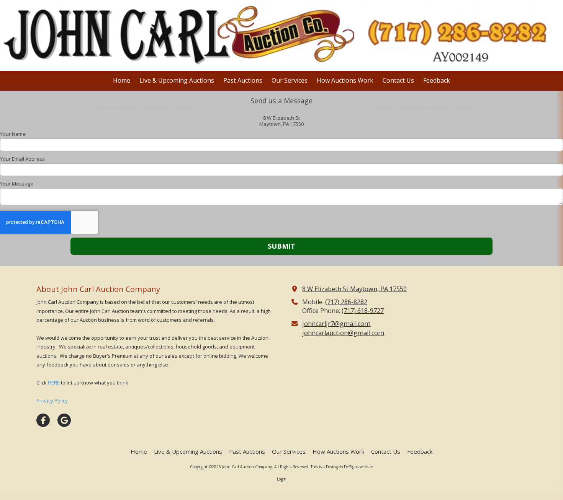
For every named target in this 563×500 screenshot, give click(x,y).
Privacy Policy (52, 400)
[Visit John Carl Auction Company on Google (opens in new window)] (64, 420)
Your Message (16, 184)
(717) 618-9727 (363, 310)
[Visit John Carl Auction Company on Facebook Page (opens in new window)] (43, 420)
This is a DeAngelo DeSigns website (342, 466)
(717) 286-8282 (346, 302)
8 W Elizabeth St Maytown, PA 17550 (354, 289)
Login (281, 479)
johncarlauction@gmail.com (343, 333)
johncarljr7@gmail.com (336, 323)
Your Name (13, 134)
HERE (54, 382)
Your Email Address (22, 159)
